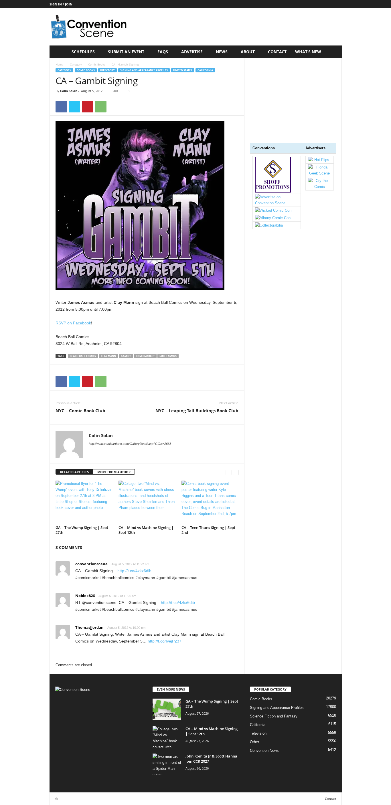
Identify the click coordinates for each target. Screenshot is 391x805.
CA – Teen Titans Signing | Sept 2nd (208, 530)
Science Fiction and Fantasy (273, 716)
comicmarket (145, 356)
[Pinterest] (87, 106)
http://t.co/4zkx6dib (134, 570)
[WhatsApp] (100, 106)
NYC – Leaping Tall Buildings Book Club (196, 410)
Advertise (192, 51)
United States (182, 70)
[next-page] (236, 472)
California (205, 70)
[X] (74, 106)
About (248, 51)
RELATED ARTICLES (74, 472)
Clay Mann (108, 356)
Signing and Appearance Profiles (144, 70)
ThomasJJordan (89, 627)
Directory (107, 70)
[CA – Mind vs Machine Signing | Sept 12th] (147, 502)
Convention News (264, 750)
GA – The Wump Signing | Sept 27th (82, 530)
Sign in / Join (61, 4)
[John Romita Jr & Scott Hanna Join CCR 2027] (167, 764)
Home (60, 64)
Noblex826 (85, 595)
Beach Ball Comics (83, 356)
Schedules (83, 51)
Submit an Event (126, 51)
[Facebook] (61, 106)
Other (254, 742)
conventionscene (91, 563)
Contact (277, 51)
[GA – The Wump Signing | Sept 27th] (84, 502)
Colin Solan (68, 91)
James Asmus (168, 356)
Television (258, 733)
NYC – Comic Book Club (80, 410)
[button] (333, 51)
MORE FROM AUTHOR (114, 472)
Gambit (126, 356)
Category (76, 64)
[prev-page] (229, 472)
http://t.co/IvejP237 (164, 641)
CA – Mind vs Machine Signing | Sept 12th (146, 530)
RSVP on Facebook (73, 323)
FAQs (162, 51)
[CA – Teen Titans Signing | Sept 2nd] (210, 502)
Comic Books (96, 64)
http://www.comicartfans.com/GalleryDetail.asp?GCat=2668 (130, 443)
